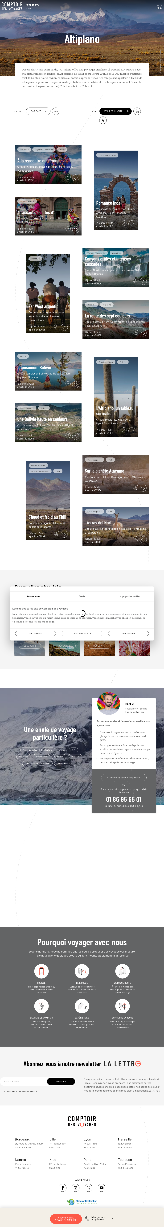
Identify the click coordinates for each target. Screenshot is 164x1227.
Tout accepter (128, 633)
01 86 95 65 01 (123, 799)
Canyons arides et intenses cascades (108, 261)
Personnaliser (81, 633)
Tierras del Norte (99, 522)
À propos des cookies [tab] (130, 596)
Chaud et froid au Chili (47, 517)
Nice (52, 1159)
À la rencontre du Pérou (37, 160)
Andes (62, 750)
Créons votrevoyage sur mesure (66, 1218)
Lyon (87, 1139)
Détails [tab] (82, 596)
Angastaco (24, 756)
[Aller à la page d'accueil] (13, 6)
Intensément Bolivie (34, 367)
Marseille (125, 1139)
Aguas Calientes (30, 750)
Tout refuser (35, 633)
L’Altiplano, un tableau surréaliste (114, 410)
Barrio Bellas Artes (65, 763)
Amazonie (75, 756)
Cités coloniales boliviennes (37, 763)
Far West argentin (43, 306)
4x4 (73, 750)
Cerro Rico (59, 756)
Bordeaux (22, 1139)
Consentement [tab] (34, 596)
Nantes (20, 1159)
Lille (52, 1139)
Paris (87, 1159)
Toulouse (125, 1159)
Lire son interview (134, 712)
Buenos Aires (41, 756)
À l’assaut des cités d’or (37, 212)
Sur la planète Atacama (104, 471)
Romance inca (108, 203)
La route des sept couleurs (107, 315)
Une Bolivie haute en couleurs (42, 419)
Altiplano (48, 750)
